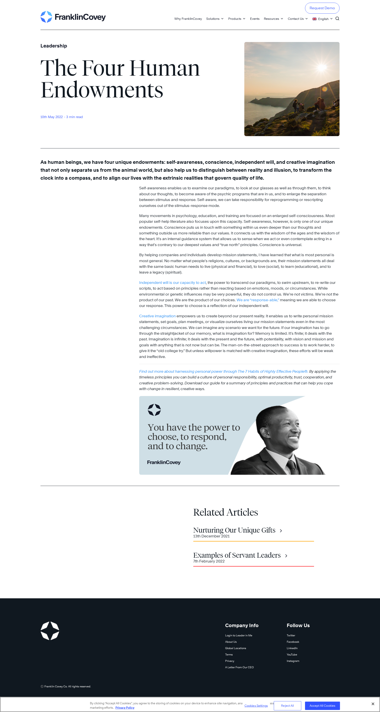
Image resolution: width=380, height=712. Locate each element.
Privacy (229, 661)
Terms (229, 654)
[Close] (373, 704)
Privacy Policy (124, 707)
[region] (190, 704)
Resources (271, 18)
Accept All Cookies (322, 705)
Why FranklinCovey (188, 18)
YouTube (292, 654)
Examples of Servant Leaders (237, 555)
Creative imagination (157, 316)
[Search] (337, 16)
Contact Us (296, 18)
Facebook (293, 641)
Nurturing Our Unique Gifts (234, 530)
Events (254, 18)
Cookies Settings (256, 705)
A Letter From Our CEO (239, 667)
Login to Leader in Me (238, 635)
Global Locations (235, 648)
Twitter (291, 635)
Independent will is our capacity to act (172, 282)
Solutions (212, 18)
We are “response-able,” (258, 300)
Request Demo (322, 8)
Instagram (293, 661)
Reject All (287, 705)
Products (234, 18)
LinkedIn (292, 648)
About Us (231, 641)
